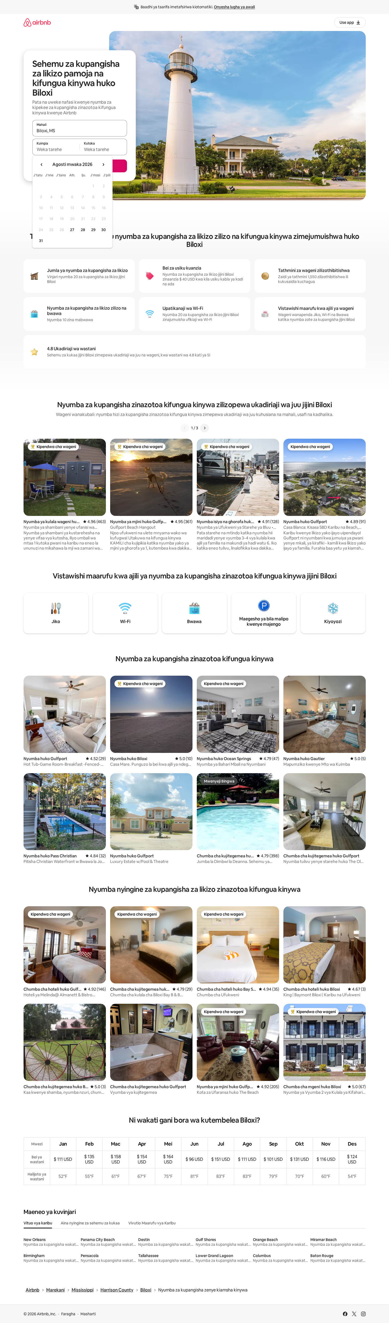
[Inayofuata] (204, 428)
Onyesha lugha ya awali (234, 7)
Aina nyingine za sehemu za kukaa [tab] (90, 1223)
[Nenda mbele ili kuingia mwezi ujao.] (103, 164)
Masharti (88, 1314)
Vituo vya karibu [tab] (38, 1223)
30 (103, 229)
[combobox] (80, 130)
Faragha (68, 1314)
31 (41, 240)
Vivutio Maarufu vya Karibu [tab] (152, 1223)
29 (93, 229)
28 (83, 229)
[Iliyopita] (184, 428)
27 (72, 229)
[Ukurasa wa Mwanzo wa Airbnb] (37, 22)
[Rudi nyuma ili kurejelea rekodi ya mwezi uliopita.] (41, 164)
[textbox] (56, 149)
